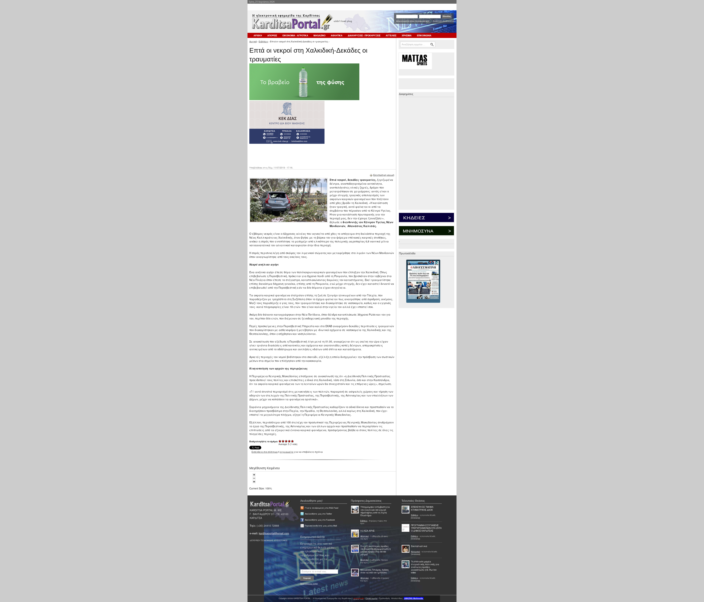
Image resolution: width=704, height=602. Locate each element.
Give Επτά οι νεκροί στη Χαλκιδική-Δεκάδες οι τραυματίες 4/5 (289, 441)
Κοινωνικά (415, 551)
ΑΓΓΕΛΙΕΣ (391, 35)
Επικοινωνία (371, 598)
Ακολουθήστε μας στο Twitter (318, 513)
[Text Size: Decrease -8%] (254, 478)
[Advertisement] (314, 154)
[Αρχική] (292, 23)
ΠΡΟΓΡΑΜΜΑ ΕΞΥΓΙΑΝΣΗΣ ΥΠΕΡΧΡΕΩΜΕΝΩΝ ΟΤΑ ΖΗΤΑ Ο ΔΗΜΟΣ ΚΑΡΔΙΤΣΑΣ (426, 528)
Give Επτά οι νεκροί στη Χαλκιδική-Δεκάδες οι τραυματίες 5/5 (292, 441)
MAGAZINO (319, 35)
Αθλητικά (364, 536)
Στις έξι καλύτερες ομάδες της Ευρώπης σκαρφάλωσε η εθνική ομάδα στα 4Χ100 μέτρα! (375, 550)
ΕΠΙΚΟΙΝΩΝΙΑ (424, 35)
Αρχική (253, 41)
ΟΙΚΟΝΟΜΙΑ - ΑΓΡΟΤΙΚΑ (295, 35)
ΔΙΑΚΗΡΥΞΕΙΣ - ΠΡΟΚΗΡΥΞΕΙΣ (364, 35)
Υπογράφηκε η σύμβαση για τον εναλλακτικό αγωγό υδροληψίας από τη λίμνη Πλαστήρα (375, 511)
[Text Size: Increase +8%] (254, 474)
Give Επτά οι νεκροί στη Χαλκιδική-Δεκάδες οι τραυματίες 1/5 (280, 441)
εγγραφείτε (287, 451)
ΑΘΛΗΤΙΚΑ (336, 35)
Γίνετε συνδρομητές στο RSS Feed (321, 507)
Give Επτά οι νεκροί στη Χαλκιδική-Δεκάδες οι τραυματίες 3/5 (286, 441)
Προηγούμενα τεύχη (309, 583)
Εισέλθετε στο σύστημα (265, 451)
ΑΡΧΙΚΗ (258, 35)
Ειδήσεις (263, 41)
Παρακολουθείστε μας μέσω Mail (321, 525)
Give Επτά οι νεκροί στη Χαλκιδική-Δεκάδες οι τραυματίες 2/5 (283, 441)
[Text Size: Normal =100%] (254, 481)
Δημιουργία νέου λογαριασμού (413, 20)
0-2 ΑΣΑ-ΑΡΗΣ (367, 530)
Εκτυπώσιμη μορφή (383, 174)
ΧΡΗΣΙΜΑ (407, 35)
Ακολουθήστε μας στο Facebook (320, 519)
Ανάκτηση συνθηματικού (444, 20)
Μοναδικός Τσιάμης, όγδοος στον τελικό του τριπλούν (374, 571)
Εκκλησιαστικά (419, 546)
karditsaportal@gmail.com (274, 533)
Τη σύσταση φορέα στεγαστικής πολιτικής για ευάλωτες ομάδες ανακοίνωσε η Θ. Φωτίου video (425, 567)
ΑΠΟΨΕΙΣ (272, 35)
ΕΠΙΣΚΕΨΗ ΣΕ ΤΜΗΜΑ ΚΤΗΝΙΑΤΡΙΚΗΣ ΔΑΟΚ (422, 508)
